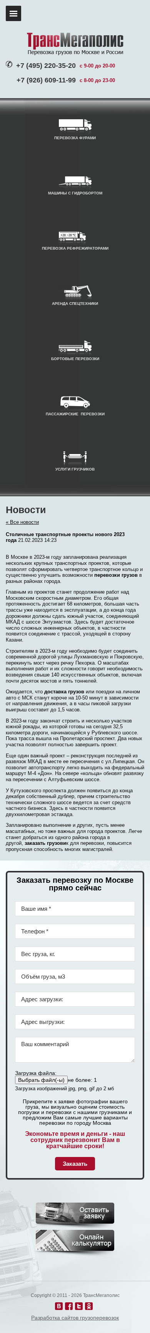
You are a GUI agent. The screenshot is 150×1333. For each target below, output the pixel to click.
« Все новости (22, 522)
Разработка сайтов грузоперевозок (75, 1318)
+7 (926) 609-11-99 (46, 80)
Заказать (75, 1163)
